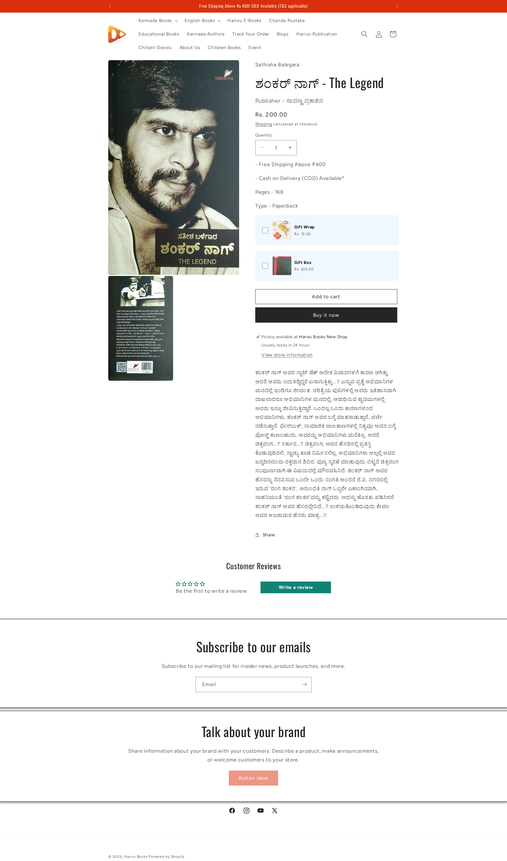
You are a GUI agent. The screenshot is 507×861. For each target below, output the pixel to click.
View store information (287, 354)
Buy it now (326, 315)
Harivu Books (136, 857)
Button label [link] (253, 778)
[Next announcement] (397, 6)
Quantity (264, 134)
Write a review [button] (296, 587)
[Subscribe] (304, 684)
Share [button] (269, 534)
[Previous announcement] (110, 6)
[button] (157, 20)
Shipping (263, 123)
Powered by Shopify (167, 857)
